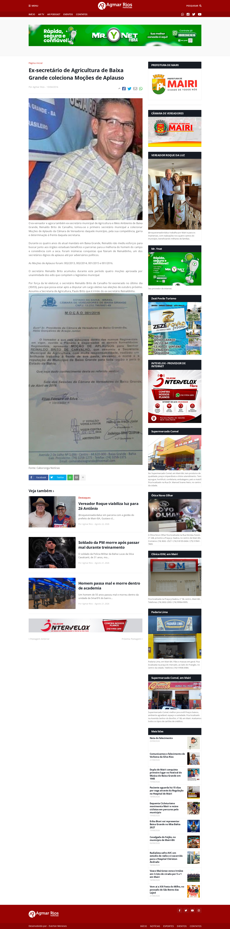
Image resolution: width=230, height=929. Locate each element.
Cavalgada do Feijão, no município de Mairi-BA (163, 839)
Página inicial (36, 63)
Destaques (84, 497)
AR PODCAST (53, 14)
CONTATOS (81, 14)
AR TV (41, 14)
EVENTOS (68, 14)
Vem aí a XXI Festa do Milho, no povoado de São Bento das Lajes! (167, 889)
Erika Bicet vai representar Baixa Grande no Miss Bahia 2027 (165, 824)
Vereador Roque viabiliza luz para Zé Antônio (108, 506)
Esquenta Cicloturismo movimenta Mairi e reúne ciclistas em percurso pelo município (164, 808)
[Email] (135, 88)
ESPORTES (168, 926)
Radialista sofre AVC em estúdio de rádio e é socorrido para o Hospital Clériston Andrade (166, 857)
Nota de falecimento (161, 738)
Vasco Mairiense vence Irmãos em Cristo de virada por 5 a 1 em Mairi (166, 873)
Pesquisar (192, 5)
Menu (35, 5)
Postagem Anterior (40, 638)
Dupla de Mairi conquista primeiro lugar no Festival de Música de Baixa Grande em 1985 (166, 774)
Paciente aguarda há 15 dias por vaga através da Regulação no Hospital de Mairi (167, 790)
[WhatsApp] (141, 88)
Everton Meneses (58, 925)
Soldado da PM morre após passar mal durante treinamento (108, 545)
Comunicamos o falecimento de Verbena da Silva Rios (167, 755)
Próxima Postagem (131, 638)
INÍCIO (32, 14)
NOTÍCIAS (155, 926)
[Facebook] (124, 88)
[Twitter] (129, 88)
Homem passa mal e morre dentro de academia (109, 585)
